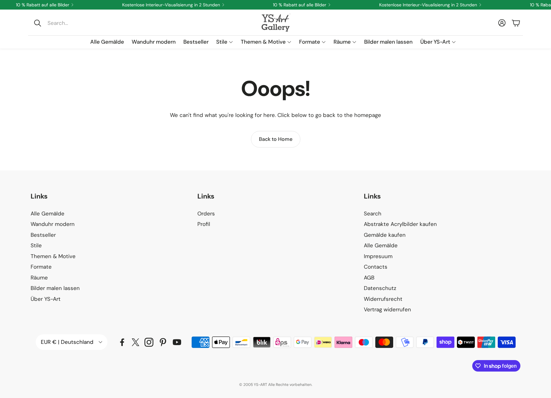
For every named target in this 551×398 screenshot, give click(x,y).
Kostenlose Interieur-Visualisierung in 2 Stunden (171, 5)
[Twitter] (135, 342)
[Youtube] (177, 342)
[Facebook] (122, 342)
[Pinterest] (162, 342)
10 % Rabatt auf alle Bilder (42, 5)
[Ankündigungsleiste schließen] (544, 5)
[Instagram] (148, 342)
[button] (73, 23)
